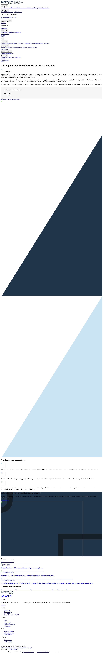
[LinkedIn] (1, 597)
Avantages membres (6, 57)
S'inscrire (3, 605)
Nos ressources (4, 19)
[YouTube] (5, 597)
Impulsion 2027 (5, 28)
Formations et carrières (23, 43)
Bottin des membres (16, 57)
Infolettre (3, 35)
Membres (3, 31)
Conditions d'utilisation (27, 647)
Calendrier (3, 53)
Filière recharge (11, 47)
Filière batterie (18, 47)
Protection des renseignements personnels (11, 647)
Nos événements (5, 21)
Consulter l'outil (5, 500)
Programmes (39, 43)
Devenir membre (5, 34)
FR (1, 37)
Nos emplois (14, 43)
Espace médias (45, 43)
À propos (3, 6)
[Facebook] (3, 597)
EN (3, 37)
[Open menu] (2, 39)
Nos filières (4, 10)
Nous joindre (32, 43)
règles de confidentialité (28, 652)
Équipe (2, 43)
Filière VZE (4, 47)
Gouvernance (7, 43)
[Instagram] (8, 597)
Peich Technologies (14, 649)
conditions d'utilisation (43, 652)
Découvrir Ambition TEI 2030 (8, 17)
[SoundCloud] (10, 597)
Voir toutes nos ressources (7, 562)
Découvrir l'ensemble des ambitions (10, 99)
